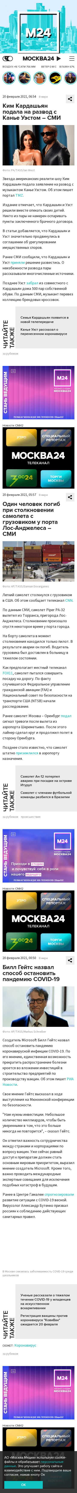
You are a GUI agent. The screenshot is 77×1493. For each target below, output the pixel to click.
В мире (43, 97)
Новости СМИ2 (13, 425)
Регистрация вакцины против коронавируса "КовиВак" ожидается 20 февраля (44, 1320)
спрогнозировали (59, 1194)
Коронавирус (25, 1345)
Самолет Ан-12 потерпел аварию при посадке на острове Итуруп (46, 780)
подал (66, 716)
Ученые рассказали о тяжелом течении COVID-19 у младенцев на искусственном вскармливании (46, 1301)
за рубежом (10, 353)
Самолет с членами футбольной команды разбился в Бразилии (46, 795)
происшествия (30, 816)
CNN (69, 600)
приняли (18, 262)
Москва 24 (38, 58)
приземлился (27, 753)
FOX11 (8, 673)
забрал (32, 283)
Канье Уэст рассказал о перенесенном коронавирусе (44, 331)
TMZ (19, 195)
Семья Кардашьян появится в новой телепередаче (45, 319)
